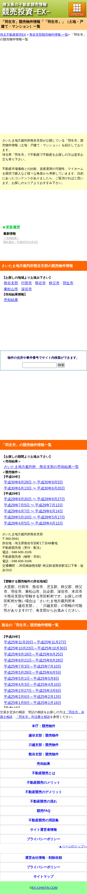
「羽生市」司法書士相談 (33, 717)
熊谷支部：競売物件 (44, 754)
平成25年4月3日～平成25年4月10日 (32, 684)
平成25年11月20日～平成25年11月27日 (35, 642)
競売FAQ (43, 811)
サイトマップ (43, 876)
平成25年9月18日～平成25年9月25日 (33, 654)
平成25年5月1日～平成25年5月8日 (31, 678)
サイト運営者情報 (43, 829)
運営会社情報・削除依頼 (43, 857)
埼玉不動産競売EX (13, 34)
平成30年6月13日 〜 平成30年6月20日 (34, 488)
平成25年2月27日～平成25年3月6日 (32, 691)
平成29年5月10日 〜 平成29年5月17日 (34, 517)
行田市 (26, 283)
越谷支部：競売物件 (44, 735)
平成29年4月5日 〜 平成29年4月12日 (33, 523)
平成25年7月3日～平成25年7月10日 (32, 666)
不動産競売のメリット (43, 782)
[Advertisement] (43, 87)
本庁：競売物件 (43, 726)
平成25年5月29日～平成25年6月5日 (32, 672)
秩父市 (54, 283)
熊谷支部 (11, 283)
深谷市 (26, 289)
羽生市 (68, 283)
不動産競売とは (43, 773)
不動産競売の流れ (43, 801)
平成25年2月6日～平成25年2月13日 (32, 697)
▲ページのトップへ (73, 846)
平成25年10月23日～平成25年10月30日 (35, 648)
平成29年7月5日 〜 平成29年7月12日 (33, 505)
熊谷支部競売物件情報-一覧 (48, 34)
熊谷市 (40, 283)
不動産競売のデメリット (43, 792)
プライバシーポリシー (43, 839)
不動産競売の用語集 (44, 820)
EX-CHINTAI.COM (45, 888)
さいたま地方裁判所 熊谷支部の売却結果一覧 (41, 467)
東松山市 (11, 289)
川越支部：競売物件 (44, 745)
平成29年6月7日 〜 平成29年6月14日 (33, 511)
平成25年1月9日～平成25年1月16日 (32, 703)
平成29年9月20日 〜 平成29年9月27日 (34, 499)
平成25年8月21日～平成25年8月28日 (33, 660)
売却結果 (11, 300)
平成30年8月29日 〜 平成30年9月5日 (33, 482)
